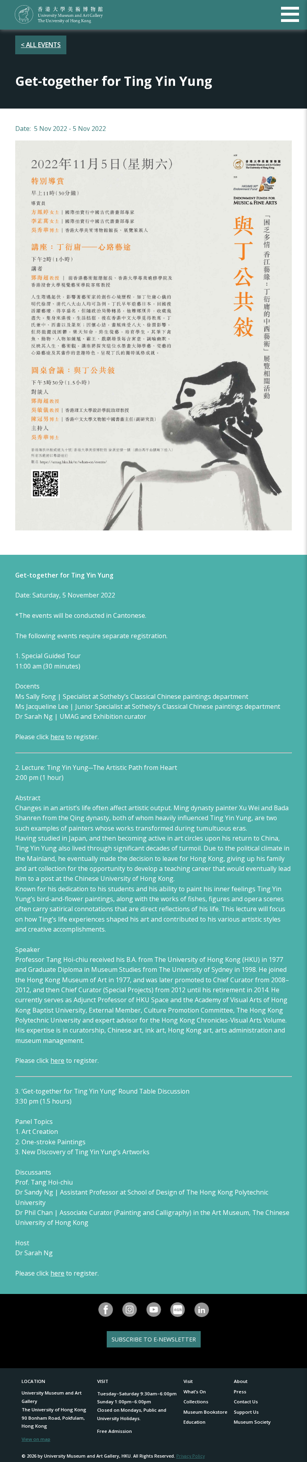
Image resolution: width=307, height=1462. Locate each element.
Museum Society (252, 1422)
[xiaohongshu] (177, 1309)
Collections (195, 1402)
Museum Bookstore (205, 1412)
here (57, 736)
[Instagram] (130, 1309)
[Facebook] (106, 1309)
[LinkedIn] (201, 1309)
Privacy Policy (190, 1456)
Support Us (246, 1412)
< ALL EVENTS (41, 44)
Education (194, 1422)
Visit (188, 1381)
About (240, 1381)
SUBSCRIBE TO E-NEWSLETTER (154, 1339)
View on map (36, 1439)
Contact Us (246, 1402)
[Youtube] (153, 1309)
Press (240, 1392)
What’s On (194, 1392)
